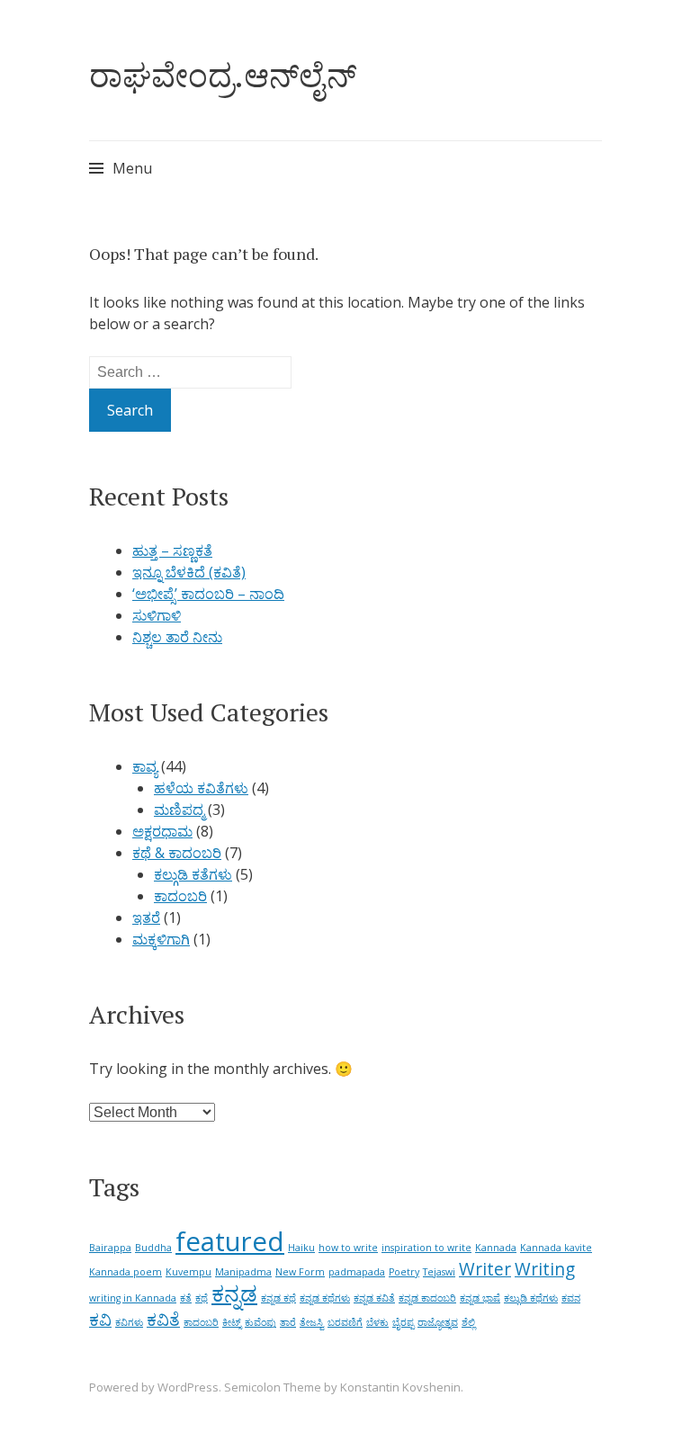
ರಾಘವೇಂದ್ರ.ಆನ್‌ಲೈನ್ (222, 75)
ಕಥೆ (201, 1298)
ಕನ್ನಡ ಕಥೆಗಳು (325, 1298)
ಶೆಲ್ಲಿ (468, 1322)
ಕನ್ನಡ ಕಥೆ (278, 1298)
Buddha (153, 1247)
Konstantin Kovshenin (400, 1387)
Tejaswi (439, 1272)
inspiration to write (426, 1247)
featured (229, 1241)
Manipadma (243, 1272)
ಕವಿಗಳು (129, 1322)
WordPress (188, 1387)
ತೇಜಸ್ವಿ (312, 1322)
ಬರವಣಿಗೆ (345, 1322)
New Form (300, 1272)
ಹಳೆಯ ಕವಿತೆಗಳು (201, 788)
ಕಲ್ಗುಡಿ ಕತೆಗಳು (193, 874)
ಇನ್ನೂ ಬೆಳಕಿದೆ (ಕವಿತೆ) (189, 572)
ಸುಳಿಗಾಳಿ (156, 615)
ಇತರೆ (146, 917)
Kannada (495, 1247)
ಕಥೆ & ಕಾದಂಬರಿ (176, 853)
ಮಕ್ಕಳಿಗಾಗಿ (161, 939)
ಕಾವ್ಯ (144, 766)
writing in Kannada (132, 1298)
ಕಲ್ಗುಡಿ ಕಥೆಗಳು (531, 1298)
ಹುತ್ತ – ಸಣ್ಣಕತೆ (172, 550)
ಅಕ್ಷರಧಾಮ (162, 831)
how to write (348, 1247)
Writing (545, 1269)
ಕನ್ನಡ (234, 1293)
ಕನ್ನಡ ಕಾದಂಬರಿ (427, 1298)
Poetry (404, 1272)
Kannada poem (125, 1272)
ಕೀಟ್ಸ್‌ (231, 1322)
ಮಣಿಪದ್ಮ (179, 809)
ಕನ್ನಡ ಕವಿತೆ (374, 1298)
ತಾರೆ (288, 1322)
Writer (485, 1269)
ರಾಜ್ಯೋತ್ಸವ (437, 1322)
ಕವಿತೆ (163, 1319)
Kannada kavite (556, 1247)
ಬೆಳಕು (377, 1322)
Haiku (301, 1247)
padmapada (356, 1272)
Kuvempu (188, 1272)
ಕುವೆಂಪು (260, 1322)
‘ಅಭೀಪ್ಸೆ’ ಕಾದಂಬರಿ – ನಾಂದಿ (208, 594)
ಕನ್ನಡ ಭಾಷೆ (480, 1298)
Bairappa (110, 1247)
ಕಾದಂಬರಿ (180, 896)
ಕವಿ (100, 1319)
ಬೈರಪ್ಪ (403, 1322)
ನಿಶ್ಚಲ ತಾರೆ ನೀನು (177, 637)
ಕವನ (570, 1298)
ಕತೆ (186, 1298)
